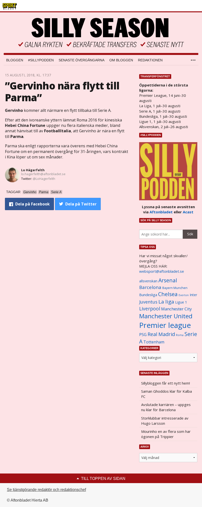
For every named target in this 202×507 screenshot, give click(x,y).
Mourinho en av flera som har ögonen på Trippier (166, 434)
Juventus (148, 302)
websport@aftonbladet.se (161, 271)
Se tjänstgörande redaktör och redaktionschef (46, 490)
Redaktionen (150, 60)
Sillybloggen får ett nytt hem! (165, 383)
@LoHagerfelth (44, 178)
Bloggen (14, 60)
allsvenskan (148, 281)
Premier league (165, 325)
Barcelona (150, 287)
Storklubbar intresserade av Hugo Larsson (164, 421)
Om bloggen (121, 60)
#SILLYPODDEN (41, 60)
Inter (193, 294)
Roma (180, 335)
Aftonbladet (161, 211)
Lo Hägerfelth (33, 170)
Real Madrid (161, 334)
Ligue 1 (181, 302)
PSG (143, 334)
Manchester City (176, 309)
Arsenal (167, 280)
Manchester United (165, 316)
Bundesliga (148, 294)
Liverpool (149, 308)
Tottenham (153, 342)
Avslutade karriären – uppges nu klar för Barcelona (166, 407)
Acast (188, 211)
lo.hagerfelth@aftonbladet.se (43, 174)
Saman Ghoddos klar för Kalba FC (166, 394)
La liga (166, 301)
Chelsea (168, 294)
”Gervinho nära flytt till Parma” (62, 91)
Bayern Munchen (174, 288)
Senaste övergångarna (81, 60)
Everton (184, 295)
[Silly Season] (101, 32)
